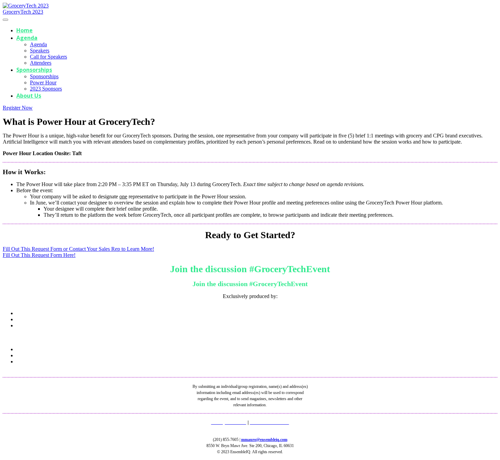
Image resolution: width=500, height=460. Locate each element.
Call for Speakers (48, 57)
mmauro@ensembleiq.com (264, 439)
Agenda (26, 38)
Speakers (39, 50)
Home (24, 30)
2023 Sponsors (46, 89)
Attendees (40, 63)
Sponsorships (34, 69)
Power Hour (43, 82)
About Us (28, 95)
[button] (18, 108)
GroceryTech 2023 (23, 12)
